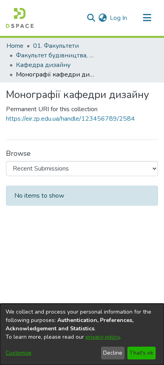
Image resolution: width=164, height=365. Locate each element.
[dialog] (82, 334)
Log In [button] (119, 18)
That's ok (141, 353)
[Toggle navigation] (147, 18)
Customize (18, 353)
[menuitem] (102, 18)
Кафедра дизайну (43, 65)
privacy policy (102, 337)
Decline (112, 353)
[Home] (19, 18)
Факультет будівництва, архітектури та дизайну (56, 55)
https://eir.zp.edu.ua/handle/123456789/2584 (70, 118)
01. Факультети (56, 45)
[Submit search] (91, 18)
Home (14, 45)
